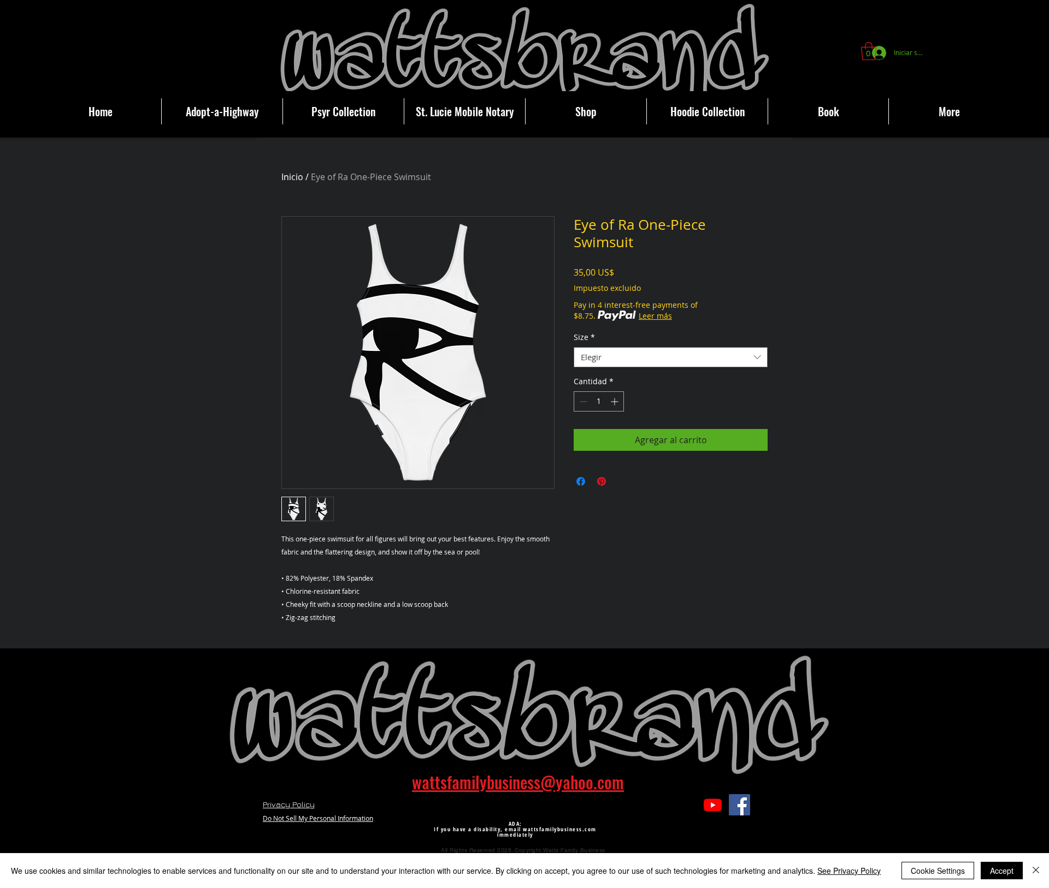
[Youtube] (712, 804)
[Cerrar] (1035, 870)
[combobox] (671, 357)
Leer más (655, 316)
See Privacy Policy (849, 870)
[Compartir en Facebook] (580, 481)
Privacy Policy (289, 804)
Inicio (292, 177)
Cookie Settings (938, 870)
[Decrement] (582, 401)
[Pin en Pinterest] (601, 481)
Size (584, 337)
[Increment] (615, 401)
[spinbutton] (599, 401)
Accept (1001, 870)
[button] (868, 51)
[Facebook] (739, 804)
